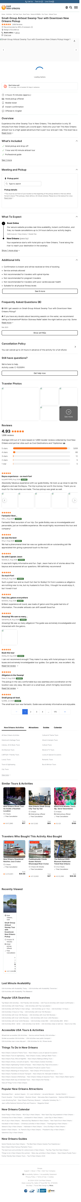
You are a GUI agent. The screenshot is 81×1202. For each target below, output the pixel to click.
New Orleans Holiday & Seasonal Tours (40, 1077)
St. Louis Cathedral (33, 1094)
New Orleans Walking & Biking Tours (40, 1059)
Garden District (61, 1094)
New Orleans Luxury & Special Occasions (43, 1053)
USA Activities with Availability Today (14, 988)
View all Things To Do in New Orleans (14, 1083)
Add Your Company (48, 1171)
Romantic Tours (47, 759)
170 (55, 712)
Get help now (40, 373)
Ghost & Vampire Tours (50, 740)
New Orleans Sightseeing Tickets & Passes (16, 1065)
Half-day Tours (17, 14)
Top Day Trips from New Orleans (57, 1150)
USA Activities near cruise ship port (14, 1041)
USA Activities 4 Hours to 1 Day (12, 1012)
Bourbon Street (31, 1097)
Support (26, 1171)
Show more (40, 347)
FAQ (38, 1171)
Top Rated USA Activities (10, 1003)
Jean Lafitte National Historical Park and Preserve (19, 1103)
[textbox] (24, 184)
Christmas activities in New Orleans (33, 1123)
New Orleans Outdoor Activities (41, 1062)
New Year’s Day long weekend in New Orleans (57, 1114)
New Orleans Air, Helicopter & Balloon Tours (48, 1074)
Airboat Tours (53, 14)
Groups (39, 1168)
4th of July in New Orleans (11, 1120)
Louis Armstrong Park (9, 1100)
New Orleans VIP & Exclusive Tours (42, 1071)
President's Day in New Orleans (53, 1129)
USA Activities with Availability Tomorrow (43, 988)
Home (3, 14)
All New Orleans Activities (10, 735)
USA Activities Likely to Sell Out (52, 1024)
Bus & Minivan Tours (49, 764)
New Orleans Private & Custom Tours (37, 1068)
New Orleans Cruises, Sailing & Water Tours (41, 1056)
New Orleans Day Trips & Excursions (45, 1065)
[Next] (64, 711)
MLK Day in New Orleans (31, 1114)
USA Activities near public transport (38, 1038)
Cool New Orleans (45, 1180)
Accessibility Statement (48, 1174)
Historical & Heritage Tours (11, 740)
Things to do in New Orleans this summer (16, 1153)
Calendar (58, 727)
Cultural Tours (47, 745)
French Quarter (7, 1097)
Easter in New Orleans (9, 1129)
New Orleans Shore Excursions (12, 1068)
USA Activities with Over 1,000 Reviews (15, 1018)
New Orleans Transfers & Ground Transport (16, 1074)
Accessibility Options (31, 1174)
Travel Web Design (40, 1185)
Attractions (33, 727)
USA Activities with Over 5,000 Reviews (15, 1021)
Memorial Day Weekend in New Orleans (35, 1120)
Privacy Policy (30, 1177)
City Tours (5, 769)
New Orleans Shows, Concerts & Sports (15, 1062)
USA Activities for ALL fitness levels (39, 1041)
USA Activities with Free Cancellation (38, 1006)
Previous (3, 50)
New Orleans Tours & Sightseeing (13, 1056)
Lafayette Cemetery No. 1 (51, 1100)
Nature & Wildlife (36, 14)
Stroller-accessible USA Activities (13, 1038)
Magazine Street (43, 1103)
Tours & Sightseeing (8, 764)
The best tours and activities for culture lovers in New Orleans (23, 1150)
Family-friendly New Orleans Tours (13, 1156)
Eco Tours (45, 14)
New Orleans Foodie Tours (67, 1153)
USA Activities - (59, 1021)
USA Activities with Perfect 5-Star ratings (16, 1009)
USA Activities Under (39, 1021)
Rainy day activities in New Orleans (44, 1153)
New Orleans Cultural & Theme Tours (14, 1053)
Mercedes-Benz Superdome (47, 1097)
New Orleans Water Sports (65, 1077)
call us (17, 33)
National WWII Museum (67, 1097)
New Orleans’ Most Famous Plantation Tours (17, 1147)
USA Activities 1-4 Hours (60, 1009)
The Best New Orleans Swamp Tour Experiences (43, 1144)
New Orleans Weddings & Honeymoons (15, 1071)
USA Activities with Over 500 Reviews (42, 1015)
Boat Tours (26, 14)
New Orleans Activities (14, 727)
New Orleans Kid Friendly (40, 1080)
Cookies (51, 1177)
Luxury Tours (6, 759)
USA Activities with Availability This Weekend (17, 991)
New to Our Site (70, 1024)
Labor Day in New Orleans (54, 1117)
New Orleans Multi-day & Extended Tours (16, 1080)
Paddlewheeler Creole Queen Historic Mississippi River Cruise (39, 861)
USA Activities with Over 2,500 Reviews (44, 1018)
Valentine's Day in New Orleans (12, 1132)
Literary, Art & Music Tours (11, 745)
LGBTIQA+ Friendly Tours (10, 755)
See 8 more (40, 291)
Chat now (7, 35)
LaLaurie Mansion (48, 1094)
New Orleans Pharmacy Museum (29, 1100)
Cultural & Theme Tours (50, 735)
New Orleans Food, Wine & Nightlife (14, 1059)
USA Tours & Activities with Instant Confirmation (57, 1003)
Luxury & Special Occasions (51, 755)
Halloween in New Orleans (33, 1126)
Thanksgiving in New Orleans (57, 1123)
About (33, 1171)
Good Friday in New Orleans (11, 1114)
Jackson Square (20, 1094)
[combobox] (22, 183)
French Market (19, 1097)
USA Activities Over (31, 1024)
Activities (9, 14)
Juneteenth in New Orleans (33, 1117)
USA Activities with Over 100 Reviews (38, 1012)
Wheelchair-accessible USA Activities (14, 1035)
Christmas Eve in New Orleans (12, 1117)
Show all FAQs (39, 333)
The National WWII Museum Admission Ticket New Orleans (62, 861)
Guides (46, 727)
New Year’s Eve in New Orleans (61, 1120)
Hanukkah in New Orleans (10, 1123)
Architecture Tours (8, 750)
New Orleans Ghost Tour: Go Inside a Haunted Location (13, 808)
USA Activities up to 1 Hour (41, 1009)
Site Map (29, 1185)
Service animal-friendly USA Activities (42, 1035)
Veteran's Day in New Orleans (12, 1126)
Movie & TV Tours (48, 750)
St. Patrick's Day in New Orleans (30, 1129)
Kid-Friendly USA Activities (30, 1003)
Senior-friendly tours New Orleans (13, 1144)
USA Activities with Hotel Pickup (13, 1006)
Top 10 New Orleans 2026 (36, 1156)
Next (76, 50)
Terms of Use (41, 1177)
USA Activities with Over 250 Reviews (15, 1015)
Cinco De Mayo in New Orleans (54, 1126)
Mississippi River (7, 1094)
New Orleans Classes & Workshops (13, 1077)
